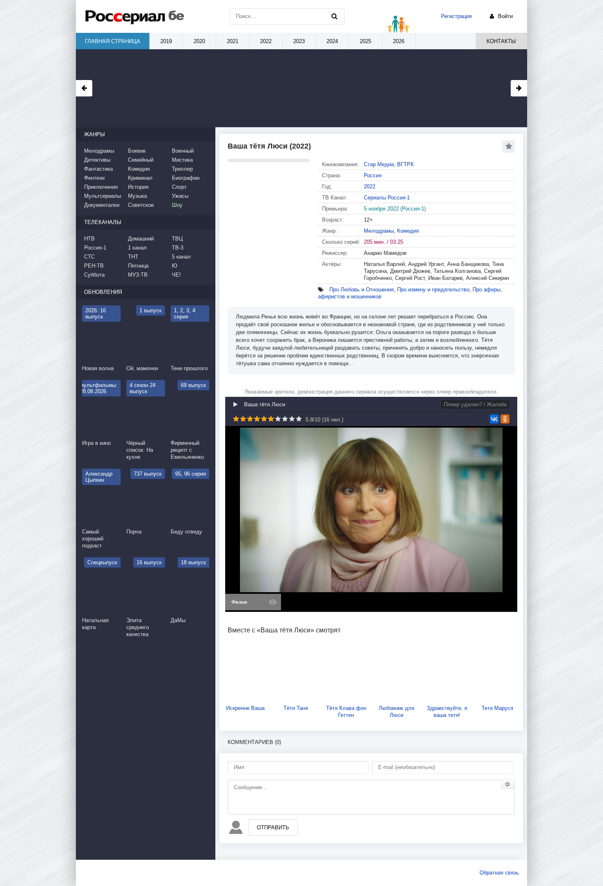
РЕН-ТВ (94, 266)
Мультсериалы (102, 196)
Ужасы (180, 196)
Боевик (137, 151)
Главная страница (112, 41)
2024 (332, 41)
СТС (89, 257)
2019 (166, 41)
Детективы (97, 160)
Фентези (94, 178)
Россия (372, 175)
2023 (299, 41)
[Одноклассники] (504, 419)
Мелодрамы (379, 231)
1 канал (137, 248)
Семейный (140, 160)
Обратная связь (499, 873)
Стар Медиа (379, 164)
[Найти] (334, 16)
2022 (369, 186)
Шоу (177, 205)
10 (298, 418)
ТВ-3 (177, 248)
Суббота (94, 275)
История (138, 187)
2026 (398, 41)
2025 (365, 41)
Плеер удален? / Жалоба (475, 404)
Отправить (273, 827)
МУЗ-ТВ (138, 275)
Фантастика (98, 169)
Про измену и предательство (433, 289)
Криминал (140, 178)
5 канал (181, 257)
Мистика (182, 160)
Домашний (141, 239)
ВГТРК (405, 164)
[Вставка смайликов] (508, 784)
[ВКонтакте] (494, 419)
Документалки (101, 205)
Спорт (179, 187)
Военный (183, 151)
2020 (199, 41)
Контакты (501, 41)
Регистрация (456, 16)
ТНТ (133, 257)
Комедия (408, 231)
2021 (232, 41)
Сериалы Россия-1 (387, 198)
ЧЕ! (176, 275)
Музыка (137, 196)
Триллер (182, 169)
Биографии (185, 178)
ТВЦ (177, 239)
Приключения (101, 187)
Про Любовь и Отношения (361, 289)
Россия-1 (95, 248)
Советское (141, 205)
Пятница (138, 266)
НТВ (89, 239)
